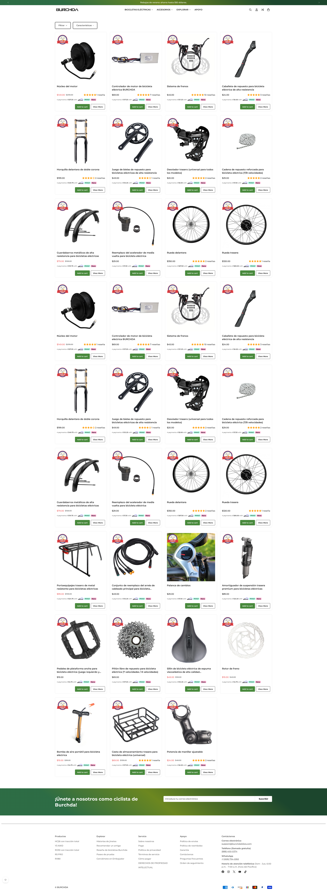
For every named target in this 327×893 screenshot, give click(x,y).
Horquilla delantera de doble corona (78, 169)
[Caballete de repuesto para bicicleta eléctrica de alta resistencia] (246, 58)
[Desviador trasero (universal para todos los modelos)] (191, 141)
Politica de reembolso (191, 845)
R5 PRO (59, 854)
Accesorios (163, 9)
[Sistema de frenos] (191, 58)
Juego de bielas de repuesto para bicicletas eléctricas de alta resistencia (134, 171)
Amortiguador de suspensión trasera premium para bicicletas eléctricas (243, 587)
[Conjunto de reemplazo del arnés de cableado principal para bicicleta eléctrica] (136, 557)
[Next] (319, 2)
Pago (141, 845)
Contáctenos (186, 854)
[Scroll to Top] (322, 879)
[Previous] (8, 2)
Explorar (182, 9)
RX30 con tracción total (67, 850)
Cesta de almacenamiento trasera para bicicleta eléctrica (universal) (134, 753)
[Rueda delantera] (191, 224)
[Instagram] (228, 871)
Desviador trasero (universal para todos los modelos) (190, 171)
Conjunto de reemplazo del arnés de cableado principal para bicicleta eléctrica (133, 587)
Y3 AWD (59, 845)
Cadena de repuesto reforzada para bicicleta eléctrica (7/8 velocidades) (243, 171)
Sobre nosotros (146, 841)
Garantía (184, 850)
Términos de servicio (148, 854)
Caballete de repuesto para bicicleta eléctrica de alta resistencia (243, 88)
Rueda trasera (230, 252)
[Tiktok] (245, 871)
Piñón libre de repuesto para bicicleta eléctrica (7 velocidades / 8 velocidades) (135, 670)
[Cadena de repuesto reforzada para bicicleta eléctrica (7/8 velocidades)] (246, 141)
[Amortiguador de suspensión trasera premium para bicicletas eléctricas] (246, 557)
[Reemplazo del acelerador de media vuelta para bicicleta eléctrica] (136, 224)
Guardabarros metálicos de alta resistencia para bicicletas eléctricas (78, 254)
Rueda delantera (176, 252)
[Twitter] (234, 871)
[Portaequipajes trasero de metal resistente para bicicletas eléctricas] (81, 557)
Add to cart (82, 107)
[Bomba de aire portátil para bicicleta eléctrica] (81, 723)
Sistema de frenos (177, 86)
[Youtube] (239, 871)
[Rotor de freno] (246, 640)
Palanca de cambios (178, 585)
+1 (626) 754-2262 (230, 859)
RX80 (58, 859)
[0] (268, 10)
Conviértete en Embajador (110, 859)
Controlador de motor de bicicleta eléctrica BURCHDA (132, 88)
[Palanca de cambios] (191, 557)
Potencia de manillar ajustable (185, 751)
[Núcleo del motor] (81, 58)
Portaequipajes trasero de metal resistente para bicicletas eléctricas (77, 587)
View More (98, 107)
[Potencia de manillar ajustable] (191, 723)
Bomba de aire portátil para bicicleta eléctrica (78, 753)
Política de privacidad (149, 850)
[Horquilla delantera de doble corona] (81, 141)
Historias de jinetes (106, 841)
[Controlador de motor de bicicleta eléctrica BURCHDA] (136, 58)
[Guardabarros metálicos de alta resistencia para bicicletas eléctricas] (81, 224)
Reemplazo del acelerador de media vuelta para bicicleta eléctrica (133, 254)
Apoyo (198, 9)
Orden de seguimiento (191, 863)
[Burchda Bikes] (67, 9)
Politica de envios (189, 841)
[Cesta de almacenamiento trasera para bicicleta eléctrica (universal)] (136, 723)
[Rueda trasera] (246, 224)
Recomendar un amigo (109, 845)
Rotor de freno (230, 668)
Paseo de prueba (105, 854)
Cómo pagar (144, 859)
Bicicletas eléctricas (138, 9)
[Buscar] (250, 10)
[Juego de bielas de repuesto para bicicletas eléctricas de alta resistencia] (136, 141)
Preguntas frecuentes (191, 859)
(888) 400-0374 (229, 851)
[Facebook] (223, 871)
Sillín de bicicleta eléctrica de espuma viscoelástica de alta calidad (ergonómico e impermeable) (189, 670)
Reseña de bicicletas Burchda (112, 850)
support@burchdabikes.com (237, 844)
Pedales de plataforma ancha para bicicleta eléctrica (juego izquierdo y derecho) (78, 670)
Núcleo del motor (67, 86)
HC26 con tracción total (67, 841)
